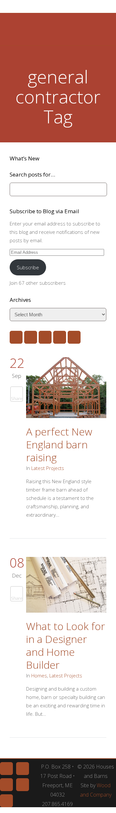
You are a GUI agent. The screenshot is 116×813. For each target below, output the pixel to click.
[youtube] (59, 337)
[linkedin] (45, 337)
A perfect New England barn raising (59, 444)
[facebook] (16, 337)
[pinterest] (30, 337)
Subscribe (28, 267)
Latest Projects (47, 468)
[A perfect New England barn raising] (66, 388)
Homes (39, 675)
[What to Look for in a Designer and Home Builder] (66, 586)
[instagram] (74, 337)
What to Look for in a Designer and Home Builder (65, 645)
